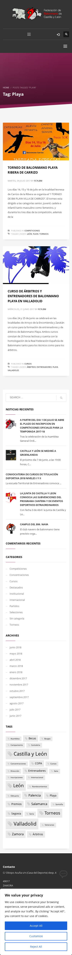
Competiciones (32, 230)
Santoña (59, 804)
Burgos (47, 738)
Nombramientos (39, 786)
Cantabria (35, 745)
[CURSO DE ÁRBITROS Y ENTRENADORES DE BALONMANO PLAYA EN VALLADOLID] (36, 265)
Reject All (36, 946)
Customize (36, 936)
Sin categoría (17, 618)
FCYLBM (38, 180)
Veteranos (49, 825)
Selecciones (16, 612)
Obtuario (15, 796)
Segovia (16, 813)
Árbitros (31, 367)
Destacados (16, 587)
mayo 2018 (16, 653)
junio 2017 (15, 715)
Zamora (18, 834)
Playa (35, 234)
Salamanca (39, 804)
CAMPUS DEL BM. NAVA (34, 524)
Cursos (27, 363)
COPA (38, 763)
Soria (31, 814)
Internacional (17, 600)
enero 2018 (16, 672)
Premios (16, 804)
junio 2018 (15, 647)
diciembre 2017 (18, 678)
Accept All (36, 925)
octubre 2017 (17, 691)
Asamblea (15, 738)
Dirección (15, 771)
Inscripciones (17, 777)
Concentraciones (19, 575)
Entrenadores (44, 367)
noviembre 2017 (19, 684)
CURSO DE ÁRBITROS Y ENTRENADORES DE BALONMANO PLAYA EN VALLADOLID (33, 296)
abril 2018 (15, 659)
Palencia (34, 795)
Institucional (17, 593)
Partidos (14, 606)
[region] (36, 922)
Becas (32, 738)
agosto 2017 (16, 703)
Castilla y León (30, 753)
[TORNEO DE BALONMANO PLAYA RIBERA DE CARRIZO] (36, 141)
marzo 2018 (16, 666)
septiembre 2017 (19, 697)
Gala (56, 771)
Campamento (17, 745)
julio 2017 (15, 709)
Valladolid (13, 370)
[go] (61, 398)
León (29, 234)
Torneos (43, 234)
